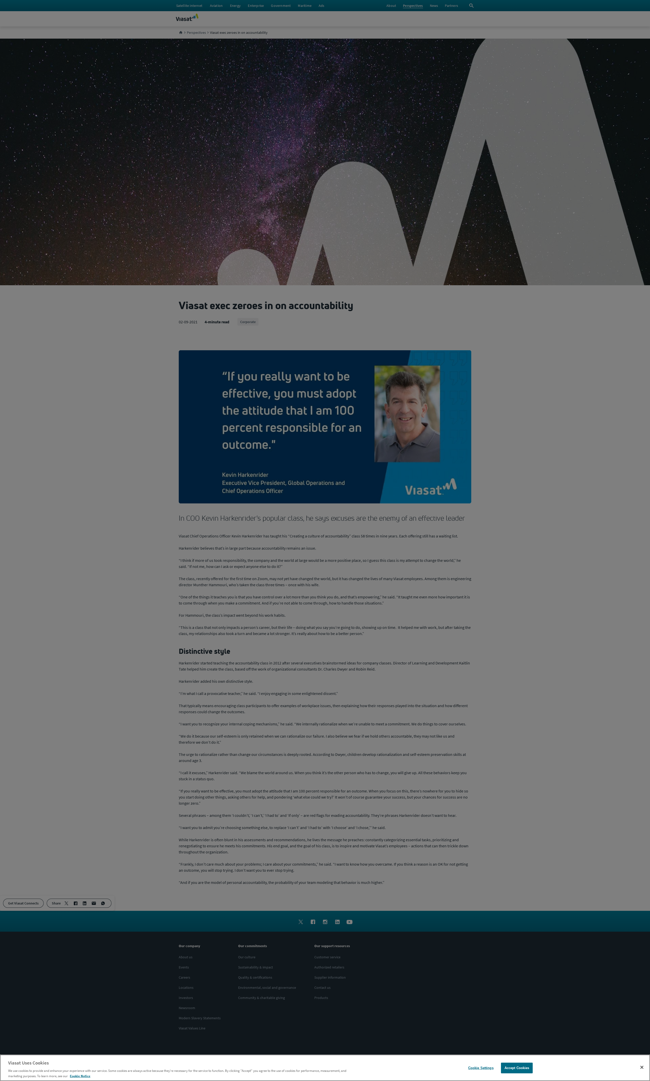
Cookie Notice (80, 1076)
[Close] (641, 1067)
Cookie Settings (481, 1068)
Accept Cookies (517, 1068)
